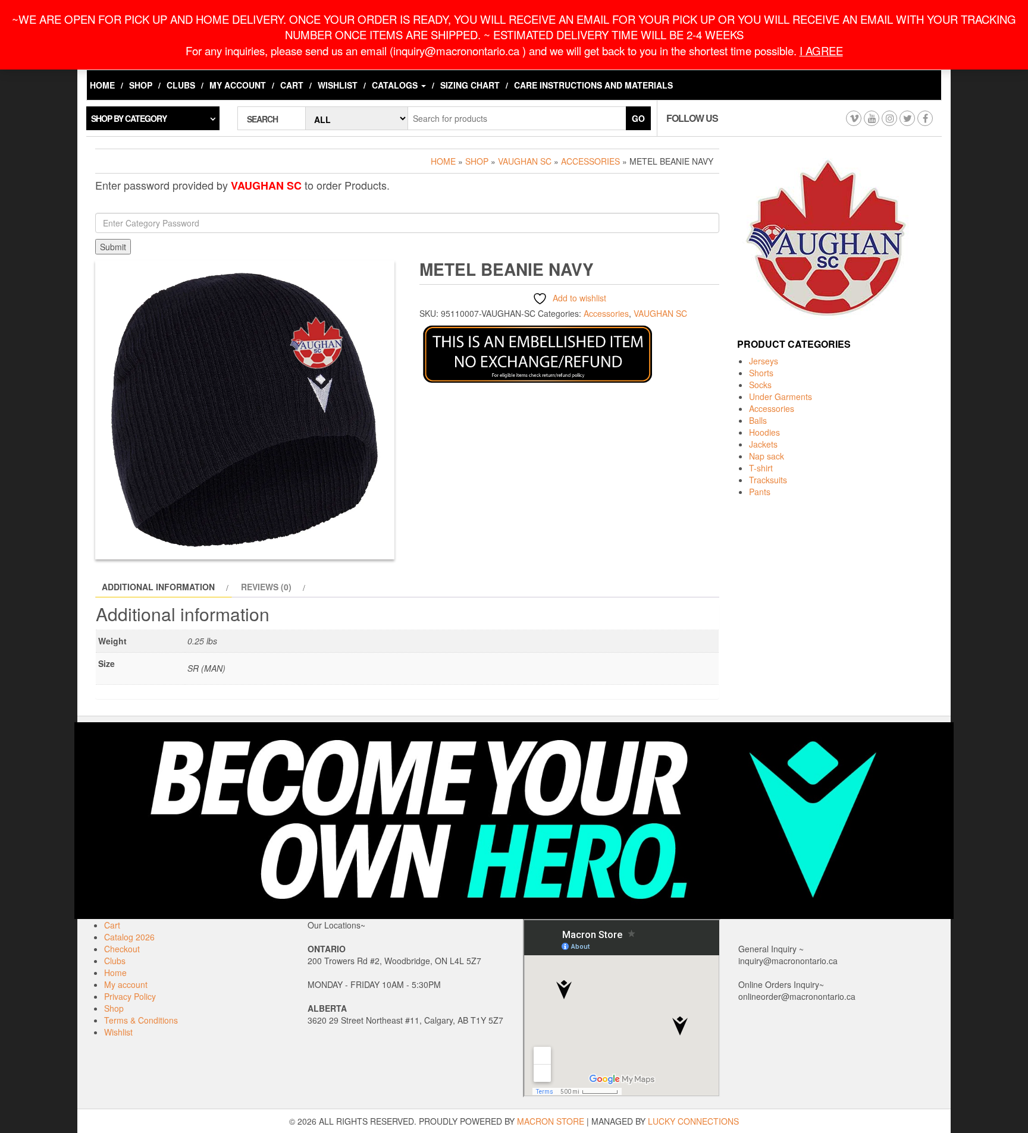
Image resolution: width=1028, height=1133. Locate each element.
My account (237, 85)
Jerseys (763, 361)
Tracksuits (768, 480)
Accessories (590, 161)
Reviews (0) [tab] (266, 587)
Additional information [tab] (158, 587)
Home (102, 85)
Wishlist (338, 85)
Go (638, 118)
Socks (760, 385)
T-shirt (761, 468)
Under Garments (780, 396)
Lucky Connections (693, 1121)
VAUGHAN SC (524, 161)
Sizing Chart (470, 85)
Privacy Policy (130, 996)
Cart (291, 85)
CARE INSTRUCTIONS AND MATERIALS (593, 85)
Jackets (763, 444)
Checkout (122, 949)
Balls (758, 420)
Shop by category (129, 118)
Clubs (181, 85)
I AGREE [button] (821, 50)
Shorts (761, 373)
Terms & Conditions (141, 1020)
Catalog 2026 (129, 937)
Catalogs (396, 85)
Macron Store (550, 1121)
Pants (759, 492)
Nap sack (766, 456)
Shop (140, 85)
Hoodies (764, 432)
